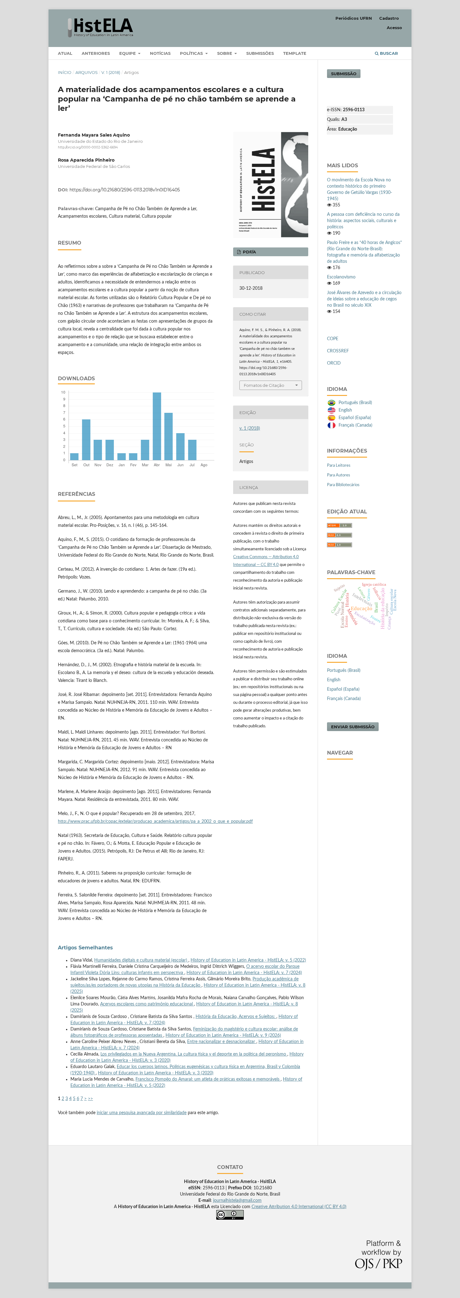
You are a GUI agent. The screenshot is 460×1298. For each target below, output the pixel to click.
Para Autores (338, 475)
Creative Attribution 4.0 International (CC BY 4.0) (299, 1207)
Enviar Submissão (353, 726)
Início (64, 72)
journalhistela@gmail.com (237, 1200)
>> (90, 1099)
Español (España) (355, 418)
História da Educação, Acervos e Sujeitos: (236, 1017)
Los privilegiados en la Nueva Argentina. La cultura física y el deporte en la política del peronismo (193, 1054)
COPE (332, 339)
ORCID (334, 363)
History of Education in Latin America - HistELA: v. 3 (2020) (155, 1073)
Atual (65, 53)
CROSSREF (338, 351)
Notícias (160, 53)
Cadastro (389, 18)
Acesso (394, 27)
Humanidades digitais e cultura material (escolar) (141, 960)
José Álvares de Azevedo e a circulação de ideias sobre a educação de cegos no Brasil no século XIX (364, 299)
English (345, 410)
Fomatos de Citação (264, 385)
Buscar (388, 53)
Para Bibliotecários (343, 485)
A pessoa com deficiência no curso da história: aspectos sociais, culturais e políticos (363, 220)
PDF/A (249, 251)
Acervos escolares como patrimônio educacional (147, 1004)
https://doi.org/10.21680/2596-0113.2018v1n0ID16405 (124, 190)
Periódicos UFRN (353, 18)
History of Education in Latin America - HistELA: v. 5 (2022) (248, 960)
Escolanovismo (341, 277)
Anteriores (96, 53)
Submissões (260, 53)
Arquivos (86, 72)
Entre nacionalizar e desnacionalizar (221, 1042)
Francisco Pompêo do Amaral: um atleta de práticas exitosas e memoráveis (208, 1079)
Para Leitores (338, 466)
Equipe (128, 53)
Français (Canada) (355, 425)
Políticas (192, 53)
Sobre (225, 53)
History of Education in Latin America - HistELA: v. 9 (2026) (223, 1035)
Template (294, 53)
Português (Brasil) (355, 403)
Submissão (343, 73)
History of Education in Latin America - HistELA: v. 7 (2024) (244, 973)
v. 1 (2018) (110, 72)
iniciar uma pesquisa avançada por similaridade (142, 1113)
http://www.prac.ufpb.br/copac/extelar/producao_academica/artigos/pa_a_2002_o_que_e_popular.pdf (155, 821)
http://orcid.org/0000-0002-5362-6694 (88, 147)
